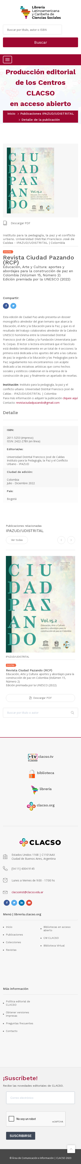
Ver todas (17, 539)
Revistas (11, 949)
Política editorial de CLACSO (18, 1003)
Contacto (11, 1031)
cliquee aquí (70, 398)
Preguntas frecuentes (19, 1023)
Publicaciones (14, 934)
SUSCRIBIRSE (21, 1136)
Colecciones (13, 942)
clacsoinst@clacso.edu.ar (27, 892)
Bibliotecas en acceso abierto (57, 929)
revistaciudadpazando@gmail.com (38, 402)
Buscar (40, 42)
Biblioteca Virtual (54, 945)
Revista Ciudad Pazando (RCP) (29, 670)
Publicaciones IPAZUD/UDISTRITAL (47, 113)
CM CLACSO (51, 937)
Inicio (11, 113)
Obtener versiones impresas (17, 1014)
